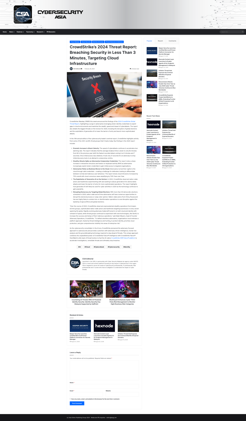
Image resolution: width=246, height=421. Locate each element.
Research (40, 32)
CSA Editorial (77, 68)
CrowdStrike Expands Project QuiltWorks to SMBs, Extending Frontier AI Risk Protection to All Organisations (167, 99)
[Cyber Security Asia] (123, 14)
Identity (127, 247)
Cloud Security (86, 42)
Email (72, 391)
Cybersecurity (114, 247)
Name (72, 382)
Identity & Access (98, 42)
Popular (149, 41)
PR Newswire (51, 32)
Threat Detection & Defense (114, 42)
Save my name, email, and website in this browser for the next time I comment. (95, 399)
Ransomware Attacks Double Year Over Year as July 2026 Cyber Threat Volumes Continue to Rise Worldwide (167, 86)
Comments (172, 41)
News (11, 32)
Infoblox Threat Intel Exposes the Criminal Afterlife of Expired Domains (128, 335)
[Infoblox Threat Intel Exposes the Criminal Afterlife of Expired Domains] (128, 326)
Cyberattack (99, 247)
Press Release (75, 42)
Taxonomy (29, 32)
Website (108, 391)
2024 (120, 121)
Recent (160, 41)
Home (5, 32)
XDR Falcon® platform (127, 238)
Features (19, 32)
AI (80, 247)
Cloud (88, 247)
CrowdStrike (115, 238)
